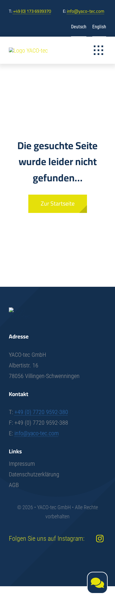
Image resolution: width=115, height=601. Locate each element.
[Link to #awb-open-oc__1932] (98, 50)
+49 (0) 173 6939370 (32, 11)
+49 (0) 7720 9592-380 (41, 412)
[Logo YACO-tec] (28, 50)
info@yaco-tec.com (85, 11)
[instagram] (100, 538)
